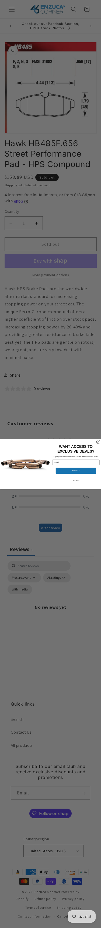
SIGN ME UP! (76, 470)
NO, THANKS (75, 480)
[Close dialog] (98, 442)
